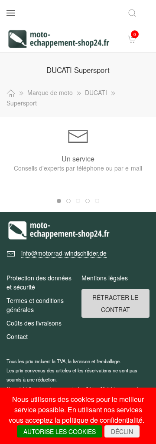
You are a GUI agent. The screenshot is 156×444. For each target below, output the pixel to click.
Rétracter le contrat (115, 303)
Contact (17, 336)
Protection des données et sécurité (39, 282)
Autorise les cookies (59, 431)
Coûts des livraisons (34, 323)
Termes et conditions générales (35, 305)
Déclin (122, 431)
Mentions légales (104, 277)
